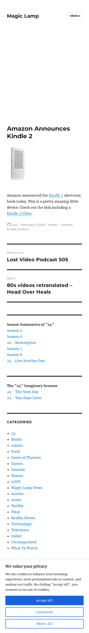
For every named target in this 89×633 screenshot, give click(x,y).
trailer (16, 536)
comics (17, 445)
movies (17, 494)
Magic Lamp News (26, 488)
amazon (67, 224)
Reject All (44, 624)
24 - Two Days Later (24, 398)
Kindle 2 (56, 195)
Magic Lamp (23, 16)
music (16, 500)
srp (15, 224)
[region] (44, 596)
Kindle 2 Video (19, 213)
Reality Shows (23, 518)
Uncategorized (23, 542)
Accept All (44, 600)
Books (53, 224)
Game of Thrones (26, 457)
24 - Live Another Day (26, 361)
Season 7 (14, 348)
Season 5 (14, 330)
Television (20, 530)
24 (13, 433)
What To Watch (24, 548)
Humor (17, 475)
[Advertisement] (44, 78)
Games (17, 463)
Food (15, 451)
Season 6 (14, 336)
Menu (75, 15)
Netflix (17, 506)
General (18, 469)
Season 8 (14, 355)
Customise (44, 612)
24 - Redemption (21, 342)
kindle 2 (23, 229)
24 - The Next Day (22, 392)
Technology (21, 524)
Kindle (11, 229)
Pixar (15, 512)
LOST (16, 481)
